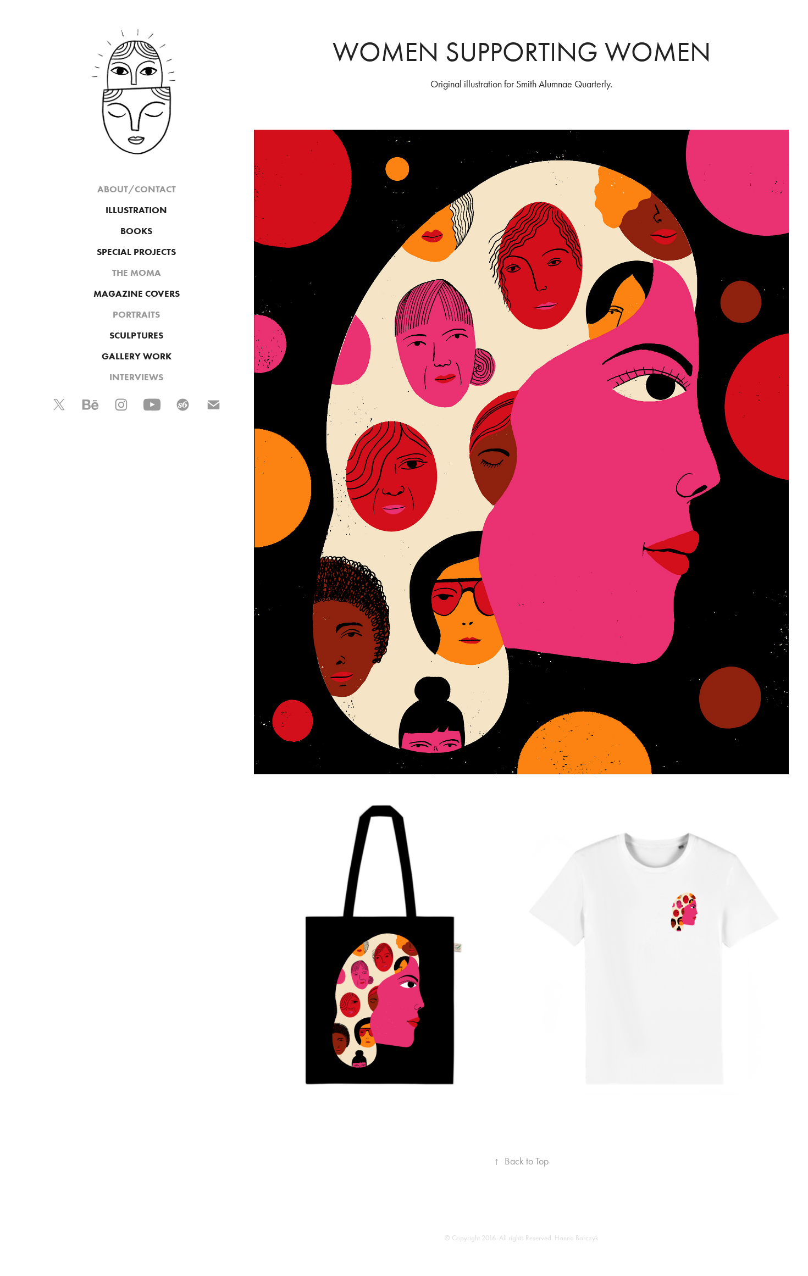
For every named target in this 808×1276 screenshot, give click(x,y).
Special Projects (136, 251)
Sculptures (136, 335)
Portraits (136, 314)
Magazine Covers (136, 293)
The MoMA (136, 272)
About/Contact (136, 189)
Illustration (136, 209)
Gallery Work (136, 356)
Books (136, 230)
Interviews (136, 376)
